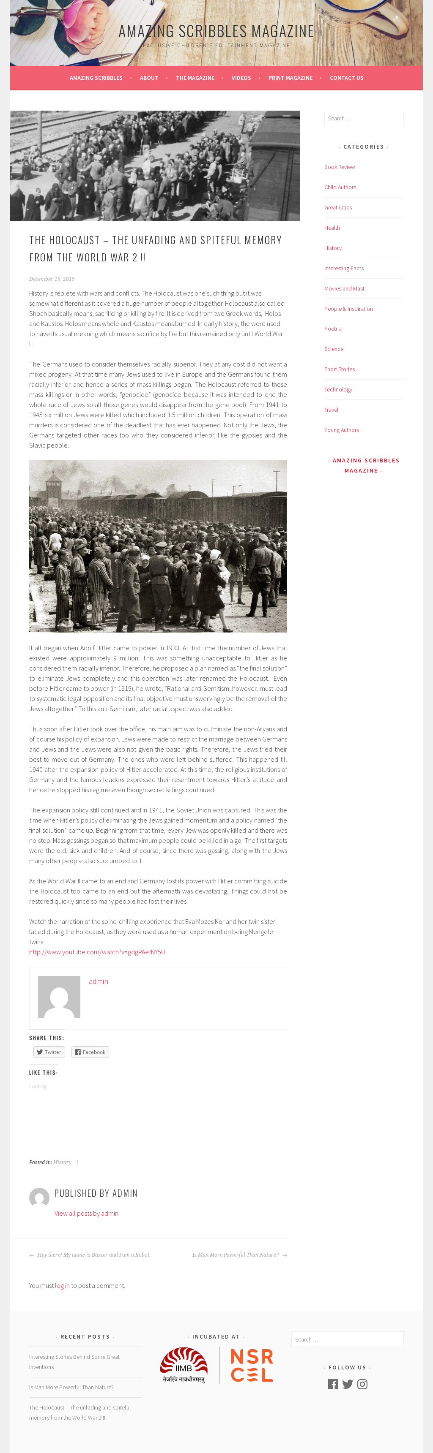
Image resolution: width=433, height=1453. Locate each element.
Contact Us (347, 77)
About (149, 77)
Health (332, 227)
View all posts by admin (86, 1213)
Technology (338, 389)
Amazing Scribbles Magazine (216, 30)
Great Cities (338, 207)
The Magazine (195, 77)
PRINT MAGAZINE (290, 77)
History (62, 1162)
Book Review (339, 167)
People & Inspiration (348, 308)
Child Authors (340, 187)
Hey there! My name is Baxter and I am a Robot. (93, 1255)
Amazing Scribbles (96, 77)
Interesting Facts (344, 268)
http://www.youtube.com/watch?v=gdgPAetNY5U (97, 952)
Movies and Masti (345, 288)
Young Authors (341, 430)
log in (62, 1285)
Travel (331, 409)
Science (333, 349)
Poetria (333, 328)
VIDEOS (241, 77)
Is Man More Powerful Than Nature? (236, 1255)
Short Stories (339, 369)
